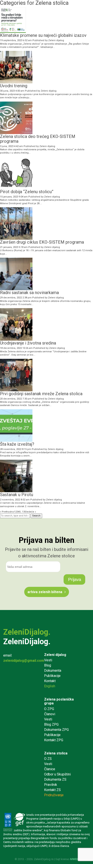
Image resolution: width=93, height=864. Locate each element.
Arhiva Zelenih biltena (44, 592)
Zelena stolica (55, 753)
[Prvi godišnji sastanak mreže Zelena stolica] (16, 389)
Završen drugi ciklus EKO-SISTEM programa (42, 242)
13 (23, 511)
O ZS (48, 759)
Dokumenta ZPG (56, 730)
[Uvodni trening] (16, 81)
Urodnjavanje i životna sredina (28, 343)
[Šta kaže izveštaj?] (16, 439)
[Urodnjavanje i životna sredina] (16, 339)
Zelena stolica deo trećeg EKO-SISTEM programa (37, 139)
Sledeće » (30, 511)
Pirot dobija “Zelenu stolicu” (26, 191)
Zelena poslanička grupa (59, 701)
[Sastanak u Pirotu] (16, 490)
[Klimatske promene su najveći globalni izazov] (13, 31)
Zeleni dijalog (56, 40)
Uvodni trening (13, 85)
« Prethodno (7, 511)
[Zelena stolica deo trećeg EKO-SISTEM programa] (16, 132)
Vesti (48, 660)
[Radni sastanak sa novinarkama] (16, 288)
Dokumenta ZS (55, 779)
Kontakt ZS (52, 790)
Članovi (49, 714)
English (49, 686)
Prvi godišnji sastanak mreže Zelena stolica (41, 393)
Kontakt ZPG (53, 740)
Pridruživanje (54, 795)
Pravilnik (50, 785)
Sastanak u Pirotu (16, 494)
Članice (49, 769)
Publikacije (52, 676)
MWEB (74, 859)
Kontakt (50, 681)
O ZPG (49, 709)
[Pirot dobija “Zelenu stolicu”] (16, 187)
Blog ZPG (51, 724)
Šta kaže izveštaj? (17, 444)
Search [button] (36, 515)
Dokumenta (52, 670)
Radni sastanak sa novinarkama (29, 292)
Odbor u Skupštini (57, 774)
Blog (47, 665)
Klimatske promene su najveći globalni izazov (43, 35)
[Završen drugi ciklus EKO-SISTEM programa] (16, 238)
